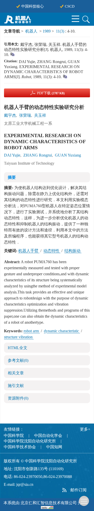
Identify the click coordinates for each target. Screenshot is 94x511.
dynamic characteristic (62, 331)
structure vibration (19, 337)
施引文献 (16, 385)
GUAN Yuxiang (68, 155)
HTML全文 (17, 348)
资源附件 (18, 398)
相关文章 (16, 373)
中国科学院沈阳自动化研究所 (30, 441)
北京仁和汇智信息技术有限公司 (49, 503)
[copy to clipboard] (65, 76)
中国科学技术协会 (20, 447)
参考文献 (18, 360)
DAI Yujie (12, 155)
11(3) (60, 31)
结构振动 (72, 251)
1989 (47, 31)
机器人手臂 (28, 251)
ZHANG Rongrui (37, 155)
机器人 (31, 31)
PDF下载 (51, 93)
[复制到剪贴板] (12, 54)
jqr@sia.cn (24, 484)
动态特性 (51, 251)
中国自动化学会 (48, 435)
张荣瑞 (25, 115)
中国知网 (54, 447)
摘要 (12, 177)
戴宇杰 (10, 115)
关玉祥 (40, 115)
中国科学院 (14, 435)
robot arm (32, 331)
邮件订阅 (78, 490)
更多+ (85, 429)
